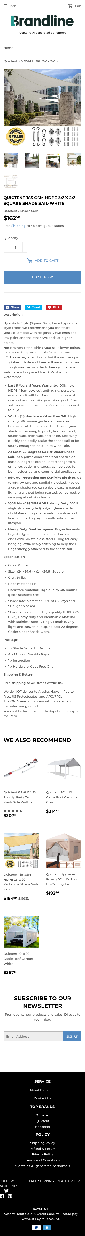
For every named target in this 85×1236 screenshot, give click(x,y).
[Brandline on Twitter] (6, 1191)
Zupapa (42, 1115)
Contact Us (42, 1098)
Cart (77, 6)
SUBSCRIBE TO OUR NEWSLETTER (42, 1002)
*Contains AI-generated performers (42, 1166)
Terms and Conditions (42, 1160)
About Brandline (42, 1090)
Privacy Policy (42, 1154)
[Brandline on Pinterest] (10, 1197)
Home (8, 48)
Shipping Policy (42, 1143)
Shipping (18, 226)
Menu (13, 6)
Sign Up (72, 1036)
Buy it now (42, 277)
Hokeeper (42, 1126)
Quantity (11, 238)
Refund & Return (43, 1148)
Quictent (42, 1121)
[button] (14, 810)
